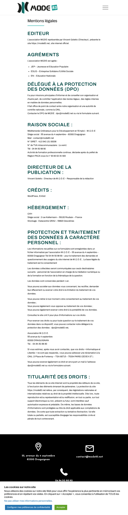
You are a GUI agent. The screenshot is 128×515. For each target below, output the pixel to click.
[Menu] (107, 7)
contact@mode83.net (89, 457)
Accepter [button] (60, 507)
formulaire (87, 113)
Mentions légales (42, 21)
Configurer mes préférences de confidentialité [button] (28, 507)
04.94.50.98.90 (64, 480)
